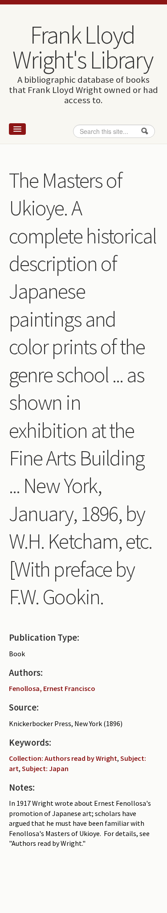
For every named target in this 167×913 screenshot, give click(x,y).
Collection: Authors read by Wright (63, 758)
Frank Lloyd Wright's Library (82, 47)
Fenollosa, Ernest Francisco (52, 688)
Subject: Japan (45, 768)
